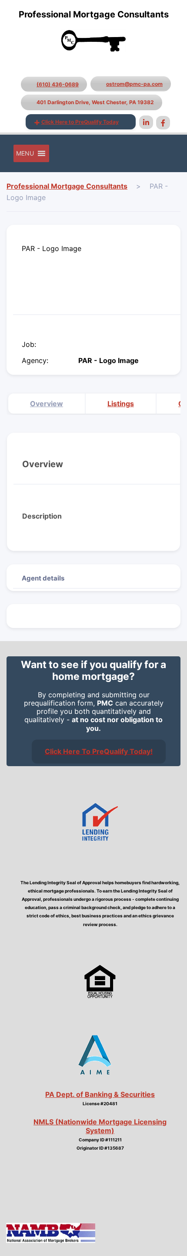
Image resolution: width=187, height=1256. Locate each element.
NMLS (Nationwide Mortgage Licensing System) (100, 1125)
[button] (25, 153)
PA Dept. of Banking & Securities (100, 1094)
